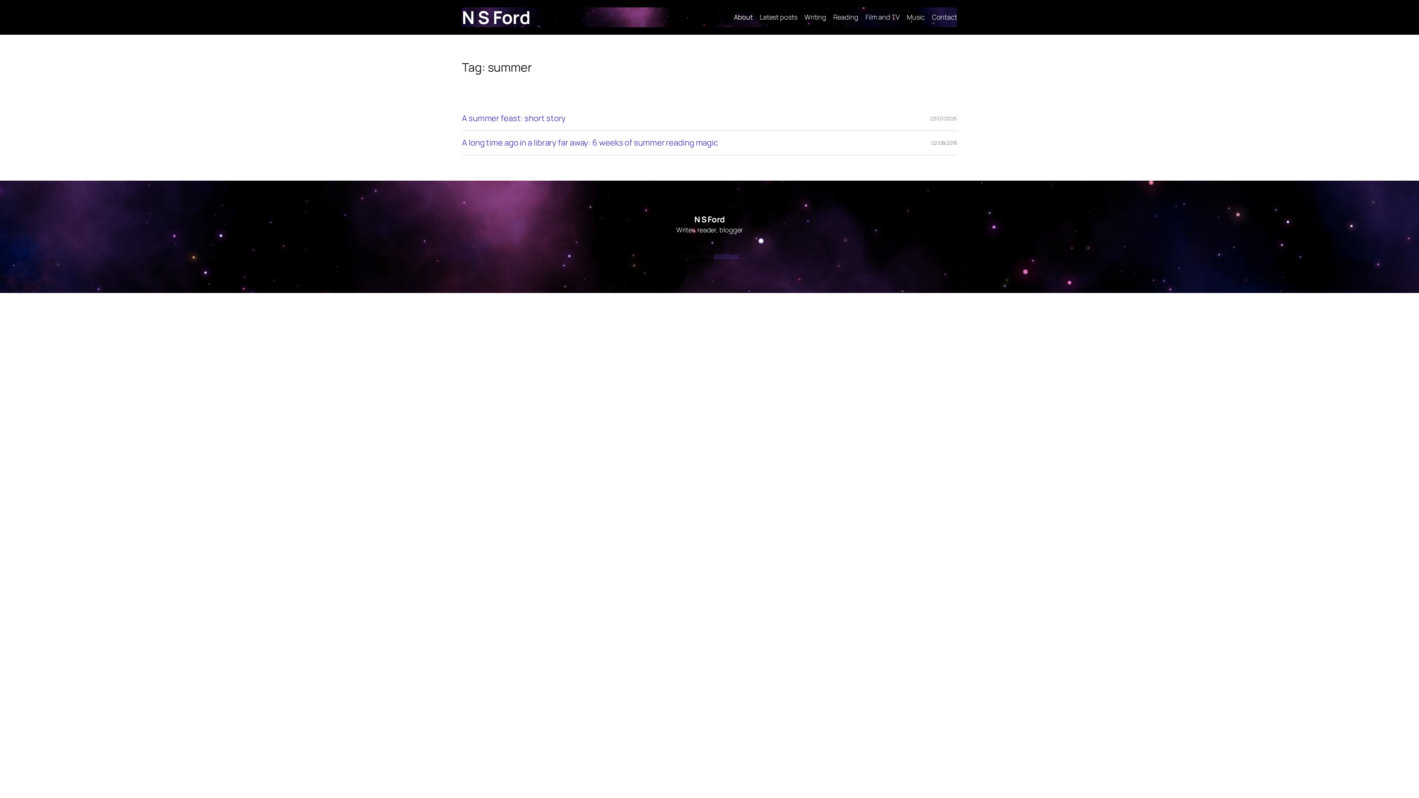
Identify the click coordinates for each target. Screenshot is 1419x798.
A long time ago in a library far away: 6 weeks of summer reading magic (590, 142)
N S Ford (496, 17)
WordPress (726, 255)
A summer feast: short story (514, 118)
